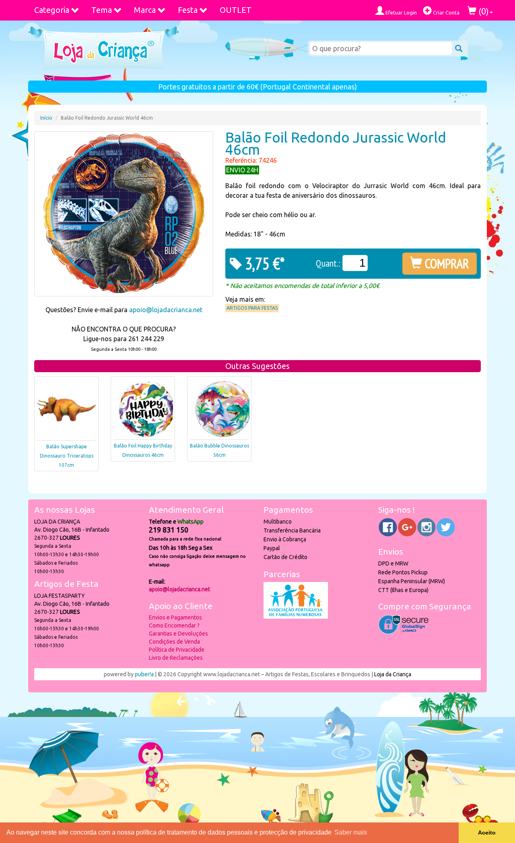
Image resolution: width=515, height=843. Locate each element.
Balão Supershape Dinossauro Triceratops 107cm (66, 456)
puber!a (144, 674)
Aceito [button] (487, 832)
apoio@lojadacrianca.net (165, 309)
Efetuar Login (400, 12)
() (482, 11)
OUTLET (235, 9)
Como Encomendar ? (174, 625)
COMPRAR (445, 263)
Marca (145, 9)
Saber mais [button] (350, 832)
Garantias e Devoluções (178, 633)
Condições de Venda (174, 641)
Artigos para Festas (252, 308)
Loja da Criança (392, 674)
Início (46, 117)
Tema (101, 9)
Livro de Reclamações (176, 658)
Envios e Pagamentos (175, 617)
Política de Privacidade (176, 649)
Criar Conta (445, 12)
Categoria (51, 9)
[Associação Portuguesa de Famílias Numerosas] (296, 616)
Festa (188, 9)
